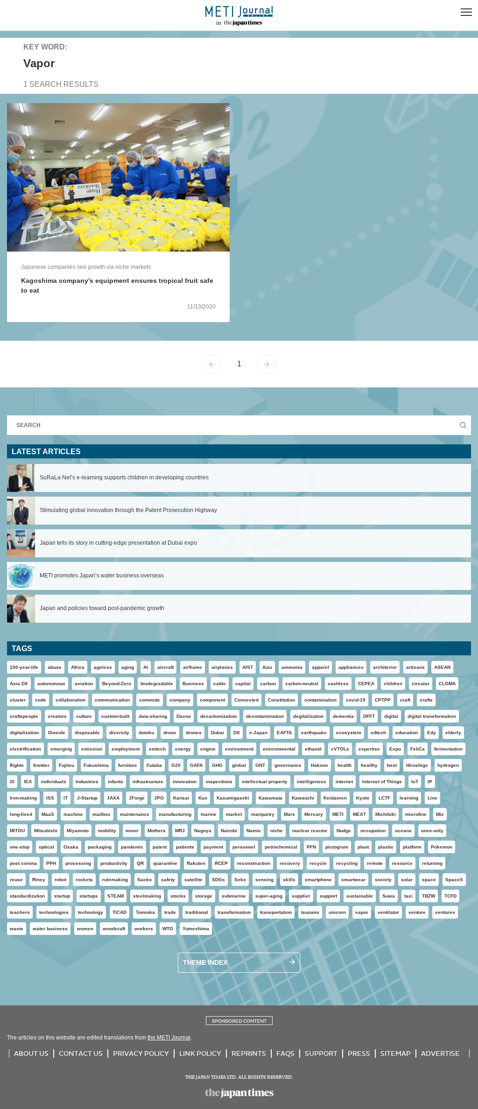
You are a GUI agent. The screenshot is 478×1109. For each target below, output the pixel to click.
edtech (378, 732)
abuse (55, 667)
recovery (290, 863)
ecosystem (348, 732)
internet (344, 781)
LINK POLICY (200, 1053)
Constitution (281, 699)
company (179, 699)
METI (338, 814)
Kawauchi (303, 797)
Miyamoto (78, 830)
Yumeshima (196, 928)
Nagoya (202, 830)
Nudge (344, 830)
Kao (202, 797)
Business (193, 683)
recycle (318, 863)
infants (115, 781)
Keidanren (335, 797)
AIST (247, 667)
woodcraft (114, 928)
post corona (23, 863)
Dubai (217, 732)
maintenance (134, 814)
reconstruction (253, 863)
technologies (54, 912)
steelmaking (147, 895)
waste (16, 928)
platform (412, 846)
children (393, 683)
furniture (127, 765)
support (328, 895)
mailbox (101, 814)
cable (219, 683)
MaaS (48, 814)
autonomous (51, 683)
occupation (373, 830)
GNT (260, 765)
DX (236, 732)
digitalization (24, 732)
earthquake (314, 732)
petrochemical (281, 846)
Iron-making (23, 797)
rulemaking (115, 879)
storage (203, 895)
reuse (16, 879)
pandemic (132, 846)
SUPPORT (321, 1053)
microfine (416, 814)
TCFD (450, 895)
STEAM (115, 895)
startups (88, 895)
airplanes (222, 667)
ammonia (291, 667)
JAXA (113, 797)
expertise (369, 748)
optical (46, 846)
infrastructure (148, 781)
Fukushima (96, 765)
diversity (119, 732)
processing (78, 863)
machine (73, 814)
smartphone (318, 879)
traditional (196, 912)
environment (239, 748)
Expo (395, 748)
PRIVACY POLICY (141, 1053)
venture (417, 912)
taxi (408, 895)
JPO (159, 797)
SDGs (218, 879)
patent (160, 846)
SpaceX (454, 879)
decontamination (265, 716)
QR (140, 863)
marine (209, 814)
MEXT (359, 814)
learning (409, 797)
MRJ (180, 830)
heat (392, 765)
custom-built (115, 716)
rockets (84, 879)
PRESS (359, 1053)
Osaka (70, 846)
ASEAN (442, 667)
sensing (264, 879)
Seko (240, 879)
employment (126, 748)
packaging (100, 846)
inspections (219, 781)
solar (407, 879)
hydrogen (448, 765)
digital (391, 716)
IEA (28, 781)
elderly (453, 732)
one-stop (19, 846)
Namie (253, 830)
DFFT (369, 716)
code (40, 699)
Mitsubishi (45, 830)
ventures (445, 912)
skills (289, 879)
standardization (27, 895)
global (239, 765)
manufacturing (175, 814)
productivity (113, 863)
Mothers (157, 830)
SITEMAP (395, 1053)
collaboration (70, 699)
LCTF (384, 797)
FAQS (285, 1053)
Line (432, 797)
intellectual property (265, 781)
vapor (361, 912)
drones (194, 732)
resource (402, 863)
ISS (50, 797)
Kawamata (270, 797)
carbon (268, 683)
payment (213, 846)
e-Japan (258, 732)
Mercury (313, 814)
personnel (243, 846)
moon (132, 830)
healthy (369, 765)
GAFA (196, 765)
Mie (440, 814)
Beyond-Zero (116, 683)
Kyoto (362, 797)
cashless (338, 683)
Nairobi (229, 830)
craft (405, 699)
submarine (234, 895)
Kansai (181, 797)
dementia (343, 716)
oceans (403, 830)
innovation (185, 781)
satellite (193, 879)
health (344, 765)
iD (12, 781)
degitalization (308, 716)
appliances (351, 667)
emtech (157, 748)
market (234, 814)
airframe (192, 667)
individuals (53, 781)
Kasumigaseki (233, 797)
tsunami (310, 912)
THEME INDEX (205, 962)
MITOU (17, 830)
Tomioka (145, 912)
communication (112, 699)
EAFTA (284, 732)
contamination (320, 699)
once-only (432, 830)
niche (276, 830)
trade (170, 912)
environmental (279, 748)
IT (65, 797)
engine (208, 748)
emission (91, 748)
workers (143, 928)
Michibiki (385, 814)
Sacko (144, 879)
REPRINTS (249, 1053)
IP (430, 781)
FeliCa (417, 748)
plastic (386, 846)
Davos (183, 716)
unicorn (337, 912)
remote (375, 863)
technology (90, 912)
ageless (103, 667)
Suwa (388, 895)
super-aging (268, 895)
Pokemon (441, 846)
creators (57, 716)
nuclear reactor (309, 830)
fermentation (448, 748)
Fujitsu (66, 765)
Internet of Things (382, 781)
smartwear (353, 879)
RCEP (221, 863)
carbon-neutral (301, 683)
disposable (87, 732)
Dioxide (56, 732)
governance (288, 765)
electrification (25, 748)
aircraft (165, 667)
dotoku (146, 732)
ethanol (313, 748)
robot (60, 879)
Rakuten (196, 863)
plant (363, 846)
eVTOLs (340, 748)
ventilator (388, 912)
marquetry (262, 814)
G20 (176, 765)
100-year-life (24, 667)
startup (62, 895)
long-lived (21, 814)
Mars (289, 814)
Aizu (267, 667)
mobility (107, 830)
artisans (415, 667)
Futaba (154, 765)
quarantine (165, 863)
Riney (38, 879)
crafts (426, 699)
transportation (276, 912)
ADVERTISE (440, 1053)
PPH (51, 863)
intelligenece (311, 781)
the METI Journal (169, 1037)
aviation (84, 683)
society (383, 879)
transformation (234, 912)
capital (243, 683)
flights (17, 765)
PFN (311, 846)
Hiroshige (417, 765)
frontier (41, 765)
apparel (320, 667)
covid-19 (356, 699)
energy (183, 748)
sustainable (359, 895)
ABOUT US (31, 1053)
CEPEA (366, 683)
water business (50, 928)
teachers (20, 912)
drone (169, 732)
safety (168, 879)
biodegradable (157, 683)
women (85, 928)
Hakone (319, 765)
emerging (61, 748)
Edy (431, 732)
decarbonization (218, 716)
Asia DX (19, 683)
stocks (178, 895)
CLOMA (447, 683)
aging (127, 667)
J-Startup (87, 797)
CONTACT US (81, 1053)
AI (145, 667)
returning (432, 863)
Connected (246, 699)
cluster (18, 699)
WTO (167, 928)
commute (149, 699)
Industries (87, 781)
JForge (137, 797)
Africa (77, 667)
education (406, 732)
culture (84, 716)
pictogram (336, 846)
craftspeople (24, 716)
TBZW (428, 895)
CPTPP (383, 699)
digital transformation (432, 716)
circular (420, 683)
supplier (301, 895)
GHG (217, 765)
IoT (414, 781)
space (429, 879)
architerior (385, 667)
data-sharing (153, 716)
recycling (347, 863)
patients (185, 846)
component (212, 699)
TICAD (119, 912)
